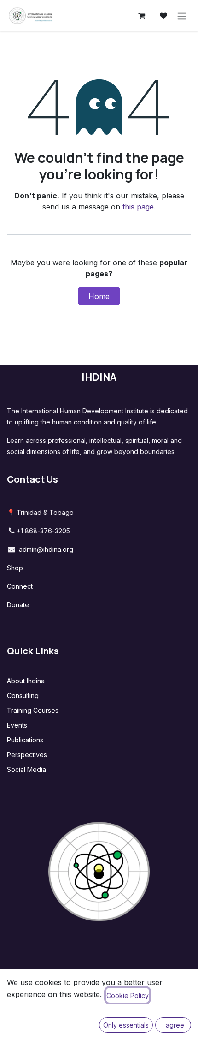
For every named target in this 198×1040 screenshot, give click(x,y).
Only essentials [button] (126, 1025)
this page (138, 206)
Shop (15, 568)
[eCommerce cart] (141, 15)
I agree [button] (173, 1025)
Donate (18, 605)
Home (99, 296)
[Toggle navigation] (182, 15)
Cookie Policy (127, 995)
